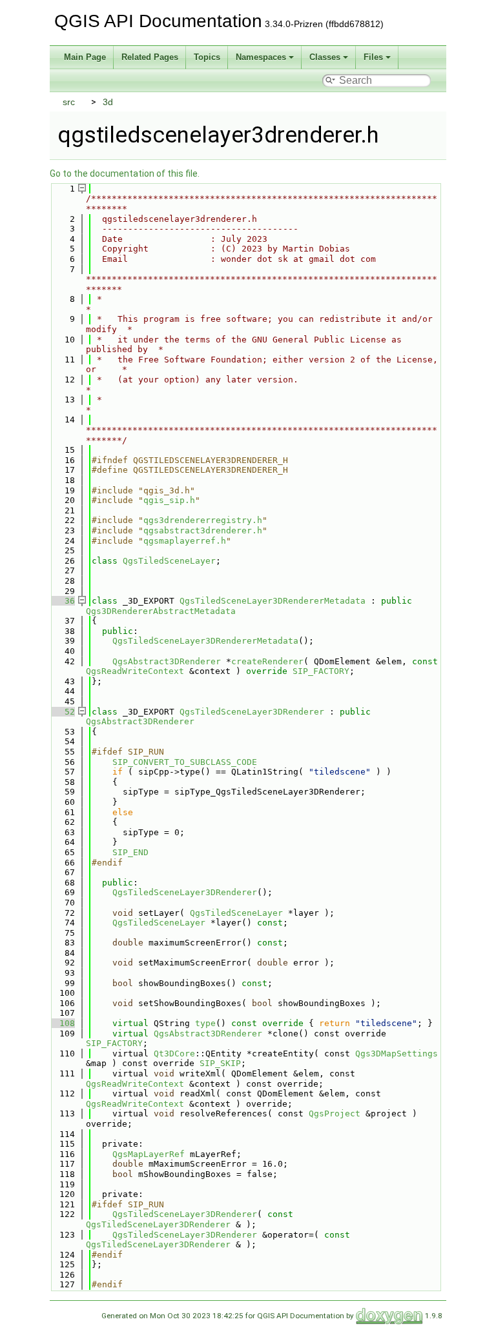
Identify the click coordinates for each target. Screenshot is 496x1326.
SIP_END (130, 852)
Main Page (85, 57)
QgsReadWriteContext (135, 671)
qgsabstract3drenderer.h (202, 530)
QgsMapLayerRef (148, 1154)
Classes (324, 57)
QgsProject (334, 1113)
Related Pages (149, 57)
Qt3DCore (174, 1053)
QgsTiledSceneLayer (169, 561)
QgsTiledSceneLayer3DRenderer (252, 712)
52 (62, 712)
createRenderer (267, 661)
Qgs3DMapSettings (396, 1053)
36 (62, 601)
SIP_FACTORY (321, 671)
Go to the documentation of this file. (125, 173)
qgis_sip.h (169, 500)
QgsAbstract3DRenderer (166, 661)
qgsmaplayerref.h (184, 541)
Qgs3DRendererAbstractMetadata (161, 611)
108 (62, 1023)
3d (108, 102)
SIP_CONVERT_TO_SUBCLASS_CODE (184, 762)
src (69, 102)
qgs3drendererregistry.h (202, 520)
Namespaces (261, 57)
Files (373, 57)
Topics (207, 57)
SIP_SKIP (220, 1063)
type (205, 1023)
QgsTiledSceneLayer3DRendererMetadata (273, 601)
